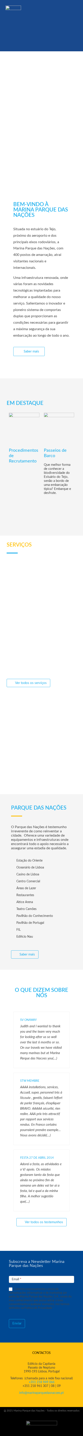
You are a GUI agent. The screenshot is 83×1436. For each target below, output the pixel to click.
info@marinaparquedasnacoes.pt (41, 1393)
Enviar (16, 1323)
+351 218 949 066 (41, 1382)
